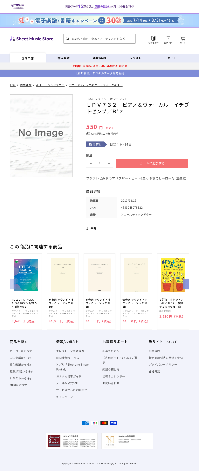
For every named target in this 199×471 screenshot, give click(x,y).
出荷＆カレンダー (113, 376)
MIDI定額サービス (67, 358)
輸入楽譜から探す (21, 364)
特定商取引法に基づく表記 (166, 358)
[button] (99, 38)
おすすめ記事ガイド (69, 376)
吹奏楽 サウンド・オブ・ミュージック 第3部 (61, 303)
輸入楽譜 (64, 58)
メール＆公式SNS (67, 383)
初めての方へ (111, 351)
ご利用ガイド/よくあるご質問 (120, 360)
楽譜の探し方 (111, 369)
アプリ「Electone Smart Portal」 (73, 367)
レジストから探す (21, 378)
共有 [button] (93, 228)
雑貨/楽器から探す (21, 371)
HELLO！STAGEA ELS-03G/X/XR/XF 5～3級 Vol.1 (24, 303)
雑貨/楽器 (99, 58)
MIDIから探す (18, 385)
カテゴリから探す (21, 351)
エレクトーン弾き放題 (70, 351)
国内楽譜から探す (21, 358)
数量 (89, 155)
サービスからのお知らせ (71, 390)
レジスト (135, 58)
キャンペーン (64, 397)
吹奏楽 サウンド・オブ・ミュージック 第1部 (98, 303)
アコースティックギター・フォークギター (95, 85)
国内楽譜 (28, 58)
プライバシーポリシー (163, 364)
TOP (13, 85)
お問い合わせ (111, 383)
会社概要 (154, 371)
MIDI (171, 58)
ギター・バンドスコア (50, 85)
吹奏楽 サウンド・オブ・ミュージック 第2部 (134, 303)
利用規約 (154, 351)
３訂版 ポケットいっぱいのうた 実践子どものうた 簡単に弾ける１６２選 (171, 303)
